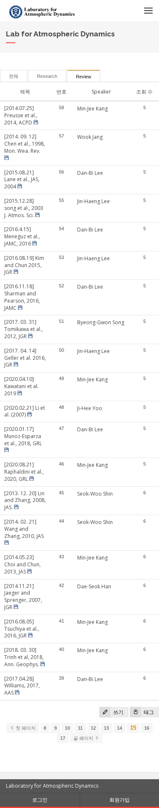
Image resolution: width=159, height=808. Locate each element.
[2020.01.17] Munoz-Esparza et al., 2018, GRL (23, 436)
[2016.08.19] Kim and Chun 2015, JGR (24, 265)
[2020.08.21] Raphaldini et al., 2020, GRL (24, 472)
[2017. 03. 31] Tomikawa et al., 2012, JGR (23, 329)
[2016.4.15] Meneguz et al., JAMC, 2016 (22, 236)
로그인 (39, 799)
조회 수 (144, 91)
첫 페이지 (25, 728)
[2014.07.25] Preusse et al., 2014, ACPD (20, 115)
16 (146, 728)
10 (67, 728)
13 (106, 728)
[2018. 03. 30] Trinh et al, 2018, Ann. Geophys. (24, 657)
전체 (13, 76)
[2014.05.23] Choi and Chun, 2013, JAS (22, 564)
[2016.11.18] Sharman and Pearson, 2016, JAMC (22, 297)
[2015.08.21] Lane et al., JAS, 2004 (21, 179)
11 (80, 728)
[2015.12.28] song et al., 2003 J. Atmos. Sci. (23, 208)
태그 (148, 712)
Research (47, 76)
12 (93, 728)
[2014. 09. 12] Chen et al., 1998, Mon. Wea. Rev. (24, 143)
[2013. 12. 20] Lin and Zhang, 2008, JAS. (25, 500)
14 (119, 728)
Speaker (101, 91)
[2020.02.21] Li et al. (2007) (24, 411)
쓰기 (117, 712)
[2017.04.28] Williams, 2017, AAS (22, 686)
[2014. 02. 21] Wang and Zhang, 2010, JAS (24, 529)
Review (83, 76)
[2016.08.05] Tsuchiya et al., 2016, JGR (21, 629)
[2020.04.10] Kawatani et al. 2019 (21, 386)
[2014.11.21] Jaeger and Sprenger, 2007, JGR (23, 596)
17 (62, 738)
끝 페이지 (84, 738)
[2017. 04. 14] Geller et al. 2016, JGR (25, 358)
